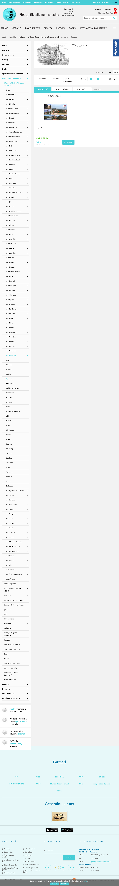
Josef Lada (8, 609)
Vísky (8, 467)
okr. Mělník (10, 262)
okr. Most (9, 276)
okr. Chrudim (10, 188)
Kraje (8, 90)
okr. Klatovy (10, 230)
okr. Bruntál (10, 118)
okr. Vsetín (10, 556)
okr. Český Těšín (12, 141)
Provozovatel (30, 861)
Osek (8, 439)
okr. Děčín (9, 146)
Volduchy (9, 472)
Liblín (8, 416)
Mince (4, 45)
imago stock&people (102, 784)
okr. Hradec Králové (13, 174)
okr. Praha (10, 328)
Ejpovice (9, 379)
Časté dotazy (8, 852)
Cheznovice (10, 393)
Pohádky (7, 628)
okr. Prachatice (11, 332)
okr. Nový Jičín (11, 286)
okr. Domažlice (11, 151)
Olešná (8, 435)
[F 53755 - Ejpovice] (55, 111)
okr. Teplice (10, 528)
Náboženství (9, 619)
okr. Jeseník (10, 197)
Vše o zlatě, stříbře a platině (10, 869)
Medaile (5, 50)
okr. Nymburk (11, 290)
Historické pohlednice (17, 37)
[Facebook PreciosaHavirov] (48, 867)
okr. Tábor (9, 518)
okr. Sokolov (10, 500)
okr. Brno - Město (12, 109)
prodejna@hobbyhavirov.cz (101, 861)
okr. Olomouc (11, 295)
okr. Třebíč (10, 537)
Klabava (9, 397)
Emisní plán (29, 852)
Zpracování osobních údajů (31, 872)
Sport (6, 654)
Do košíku (68, 142)
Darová (9, 369)
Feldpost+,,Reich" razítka (13, 600)
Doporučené (43, 89)
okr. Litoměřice (11, 253)
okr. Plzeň (9, 323)
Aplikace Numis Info (32, 865)
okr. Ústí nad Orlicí (12, 551)
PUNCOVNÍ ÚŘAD (16, 784)
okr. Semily (10, 495)
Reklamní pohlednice (12, 644)
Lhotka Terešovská (13, 411)
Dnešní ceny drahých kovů (10, 861)
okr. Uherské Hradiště (13, 542)
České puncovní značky (8, 856)
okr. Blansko (10, 104)
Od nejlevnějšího (62, 89)
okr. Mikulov (10, 267)
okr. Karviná (10, 220)
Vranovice (9, 477)
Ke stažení (28, 855)
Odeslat (69, 857)
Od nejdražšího (82, 89)
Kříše (8, 407)
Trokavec (9, 463)
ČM (16, 777)
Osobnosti (8, 623)
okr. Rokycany (62, 37)
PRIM (81, 777)
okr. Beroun (10, 99)
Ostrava (5, 64)
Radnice (9, 444)
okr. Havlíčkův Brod (13, 160)
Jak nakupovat (30, 849)
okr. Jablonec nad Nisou (14, 192)
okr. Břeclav (10, 123)
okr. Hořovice (11, 169)
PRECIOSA (59, 777)
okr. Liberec (10, 248)
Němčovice (10, 430)
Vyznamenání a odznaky (12, 73)
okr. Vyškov (10, 560)
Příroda (7, 640)
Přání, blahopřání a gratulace (11, 634)
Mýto (8, 425)
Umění (6, 658)
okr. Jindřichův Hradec (14, 211)
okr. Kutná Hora (11, 244)
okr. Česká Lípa (11, 127)
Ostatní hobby (8, 693)
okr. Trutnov (10, 532)
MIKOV (102, 777)
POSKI (59, 791)
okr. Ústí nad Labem (13, 546)
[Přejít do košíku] (115, 2)
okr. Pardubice (11, 309)
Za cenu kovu (8, 55)
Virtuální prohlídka (31, 868)
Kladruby (9, 402)
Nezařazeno (10, 579)
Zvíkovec (9, 486)
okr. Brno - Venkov (12, 113)
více (85, 881)
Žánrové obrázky (10, 668)
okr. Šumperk (11, 514)
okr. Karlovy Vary (12, 216)
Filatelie (5, 684)
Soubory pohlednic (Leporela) (11, 673)
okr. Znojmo (10, 570)
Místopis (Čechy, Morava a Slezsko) (41, 37)
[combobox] (116, 72)
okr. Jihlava (10, 206)
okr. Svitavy (10, 509)
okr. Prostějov (11, 337)
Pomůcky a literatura (11, 698)
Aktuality (7, 849)
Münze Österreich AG (59, 784)
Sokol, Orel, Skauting (12, 649)
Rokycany (9, 449)
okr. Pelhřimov (11, 314)
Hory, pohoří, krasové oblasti (12, 589)
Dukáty (5, 59)
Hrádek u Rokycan (12, 388)
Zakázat (64, 884)
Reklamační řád (9, 873)
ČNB (38, 777)
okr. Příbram (10, 346)
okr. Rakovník (11, 351)
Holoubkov (10, 383)
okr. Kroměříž (10, 239)
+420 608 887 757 (104, 12)
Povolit (55, 884)
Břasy (8, 360)
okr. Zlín (9, 565)
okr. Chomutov (11, 183)
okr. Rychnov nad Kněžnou (15, 491)
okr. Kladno (10, 225)
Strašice (9, 458)
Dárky (4, 69)
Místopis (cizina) (10, 584)
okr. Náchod (10, 281)
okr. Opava (10, 300)
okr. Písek (9, 318)
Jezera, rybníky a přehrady (14, 605)
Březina (9, 365)
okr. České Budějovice (14, 132)
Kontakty (28, 858)
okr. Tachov (10, 523)
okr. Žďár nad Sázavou (14, 574)
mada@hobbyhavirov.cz (104, 9)
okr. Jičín (9, 202)
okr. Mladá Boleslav (13, 272)
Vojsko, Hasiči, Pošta (12, 663)
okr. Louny (10, 258)
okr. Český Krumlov (13, 137)
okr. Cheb (9, 178)
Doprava (7, 595)
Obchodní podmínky (11, 865)
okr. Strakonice (11, 504)
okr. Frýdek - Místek (13, 155)
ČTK (81, 784)
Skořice (9, 453)
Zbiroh (8, 481)
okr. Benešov (10, 95)
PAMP (38, 784)
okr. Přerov (10, 341)
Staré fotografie (10, 680)
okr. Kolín (9, 234)
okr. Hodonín (10, 164)
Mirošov (9, 421)
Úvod (4, 37)
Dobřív (8, 374)
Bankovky (6, 689)
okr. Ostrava (10, 304)
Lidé (5, 614)
